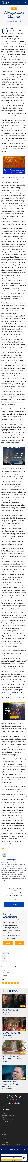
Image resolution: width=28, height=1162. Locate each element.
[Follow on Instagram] (15, 1103)
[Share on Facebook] (6, 983)
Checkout (4, 1134)
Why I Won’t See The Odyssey (10, 1011)
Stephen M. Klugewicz (12, 21)
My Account (5, 1130)
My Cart (4, 1132)
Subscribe (14, 904)
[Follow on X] (12, 1103)
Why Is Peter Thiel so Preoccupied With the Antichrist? (11, 1084)
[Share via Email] (12, 983)
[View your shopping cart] (18, 2)
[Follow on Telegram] (18, 1103)
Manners (4, 960)
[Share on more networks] (18, 983)
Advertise (4, 1117)
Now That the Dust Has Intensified (11, 1034)
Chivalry (4, 955)
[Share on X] (3, 983)
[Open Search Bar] (22, 2)
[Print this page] (15, 983)
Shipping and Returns (7, 1119)
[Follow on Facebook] (9, 1103)
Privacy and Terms (6, 1121)
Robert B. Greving (7, 1037)
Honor (3, 958)
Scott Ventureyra (7, 1088)
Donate (8, 943)
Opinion (14, 8)
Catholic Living (5, 953)
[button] (24, 1158)
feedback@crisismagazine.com (10, 1143)
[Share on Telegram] (9, 983)
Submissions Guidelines (8, 1115)
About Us (4, 1113)
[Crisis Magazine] (5, 2)
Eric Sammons (6, 1014)
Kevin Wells (5, 1063)
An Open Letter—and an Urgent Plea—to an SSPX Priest (12, 1058)
